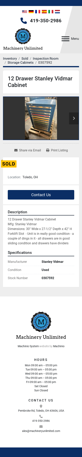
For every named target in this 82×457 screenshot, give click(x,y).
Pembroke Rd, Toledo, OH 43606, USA (41, 410)
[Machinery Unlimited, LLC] (41, 324)
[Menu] (65, 38)
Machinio (58, 346)
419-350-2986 (46, 20)
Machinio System (28, 346)
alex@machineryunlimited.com (41, 431)
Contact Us (41, 194)
